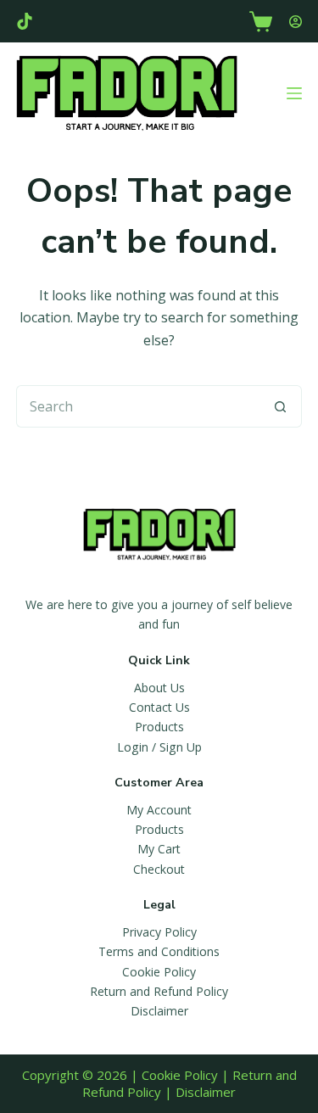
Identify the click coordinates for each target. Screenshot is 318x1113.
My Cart (159, 849)
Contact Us (159, 707)
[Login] (295, 21)
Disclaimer (159, 1011)
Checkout (159, 869)
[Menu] (294, 93)
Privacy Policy (159, 932)
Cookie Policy (159, 972)
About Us (159, 688)
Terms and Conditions (159, 951)
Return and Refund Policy (159, 991)
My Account (159, 810)
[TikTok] (24, 21)
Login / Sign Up (159, 747)
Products (159, 727)
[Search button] (280, 406)
